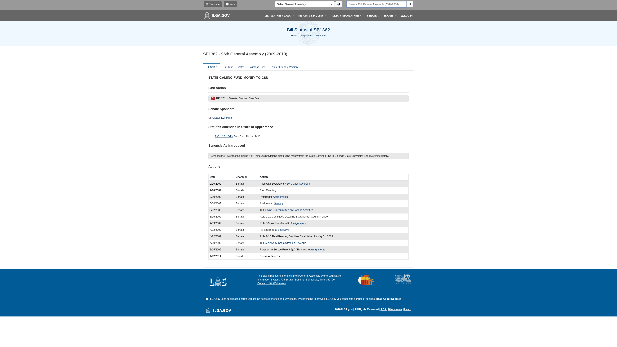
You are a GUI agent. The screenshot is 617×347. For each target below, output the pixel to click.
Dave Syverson (223, 117)
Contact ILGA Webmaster (271, 283)
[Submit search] (410, 4)
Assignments (280, 197)
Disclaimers (395, 309)
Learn (407, 309)
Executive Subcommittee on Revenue (284, 243)
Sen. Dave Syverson (298, 183)
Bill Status (211, 67)
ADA (383, 309)
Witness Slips (257, 67)
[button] (277, 15)
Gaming (278, 203)
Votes (241, 67)
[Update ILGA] (338, 4)
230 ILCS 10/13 (224, 136)
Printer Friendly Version (284, 67)
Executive (283, 229)
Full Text (227, 67)
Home (294, 35)
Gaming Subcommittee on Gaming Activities (288, 210)
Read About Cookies (388, 299)
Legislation (306, 35)
